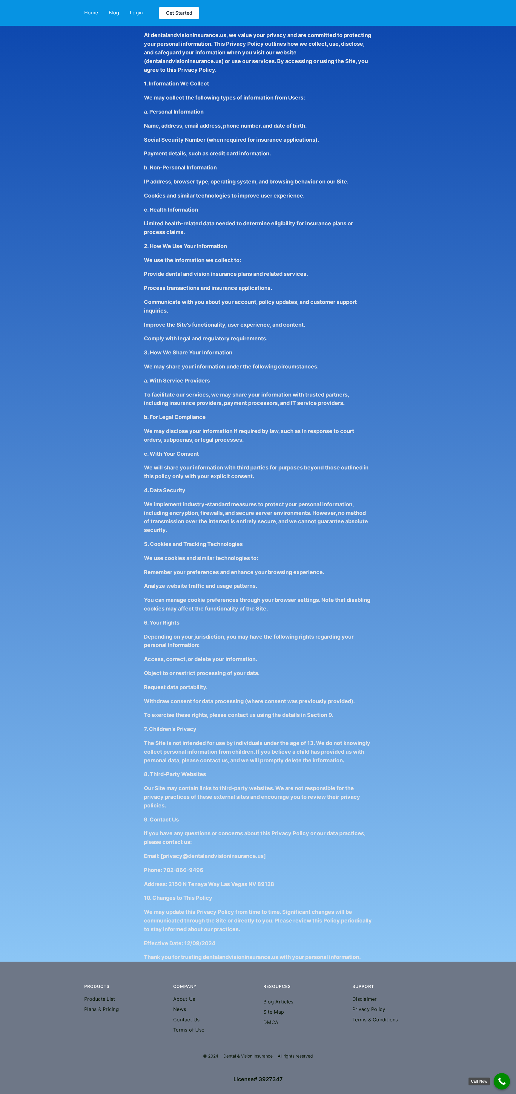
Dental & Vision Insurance (248, 1055)
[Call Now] (502, 1081)
